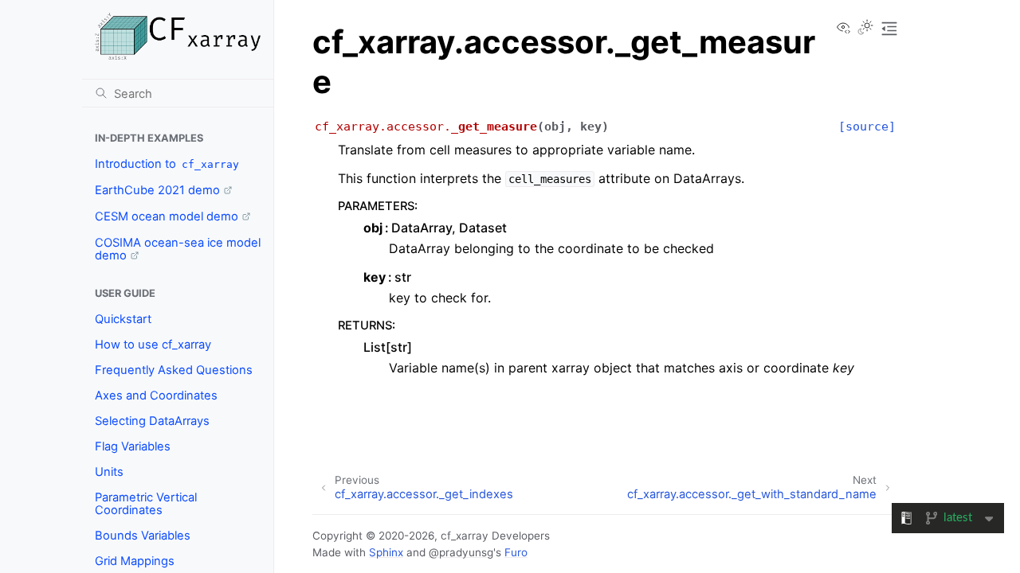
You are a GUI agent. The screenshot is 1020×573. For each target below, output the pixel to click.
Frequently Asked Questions (174, 370)
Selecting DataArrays (152, 421)
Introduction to (167, 164)
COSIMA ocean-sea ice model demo (178, 249)
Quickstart (123, 319)
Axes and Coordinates (156, 395)
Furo (516, 552)
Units (109, 472)
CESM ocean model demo (166, 216)
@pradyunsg (461, 552)
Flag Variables (133, 446)
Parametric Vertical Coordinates (146, 503)
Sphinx (386, 552)
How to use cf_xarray (153, 344)
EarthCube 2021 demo (157, 190)
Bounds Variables (142, 535)
